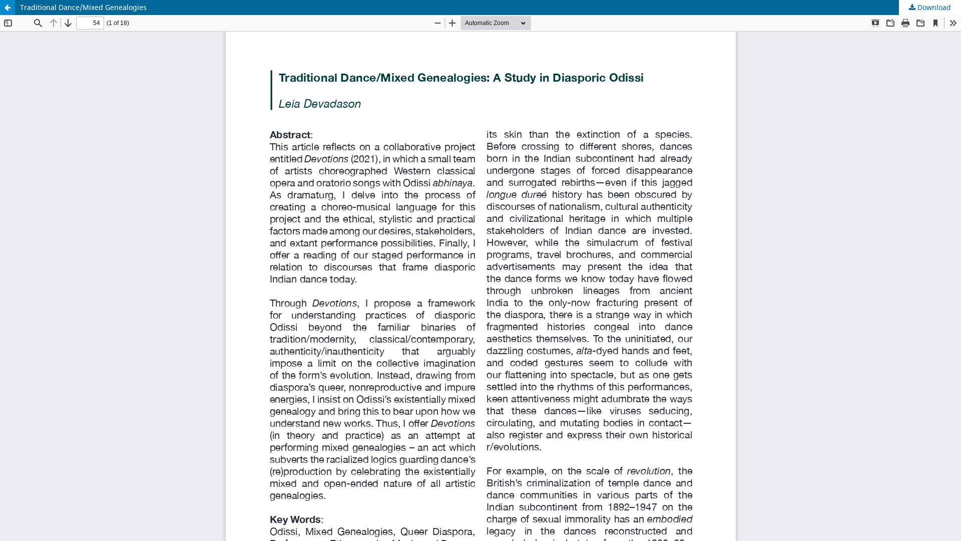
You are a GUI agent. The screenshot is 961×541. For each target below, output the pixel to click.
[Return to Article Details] (7, 7)
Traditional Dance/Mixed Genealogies (83, 7)
